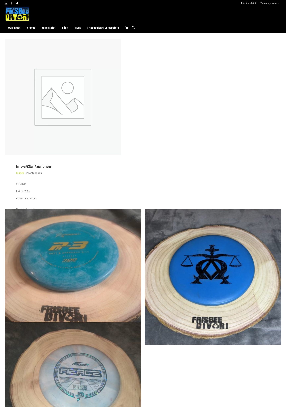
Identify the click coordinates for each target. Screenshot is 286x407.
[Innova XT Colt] (213, 277)
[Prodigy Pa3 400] (73, 277)
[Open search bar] (133, 27)
